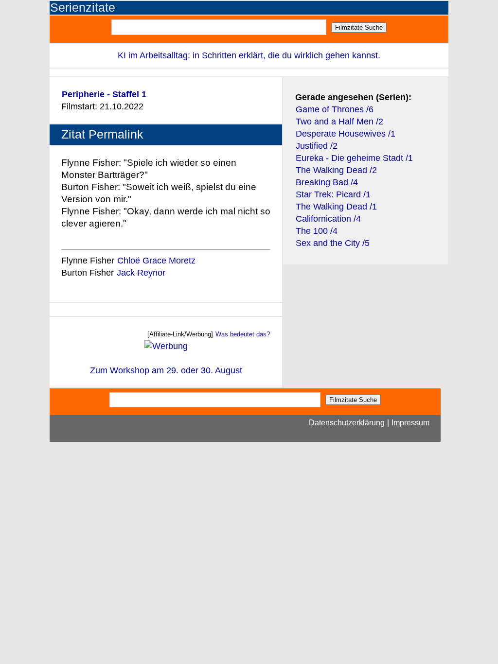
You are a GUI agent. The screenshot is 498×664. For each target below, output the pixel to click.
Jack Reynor (141, 273)
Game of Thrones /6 (335, 109)
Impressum (410, 423)
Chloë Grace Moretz (156, 260)
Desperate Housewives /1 (345, 134)
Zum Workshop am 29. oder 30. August (166, 370)
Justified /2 (317, 146)
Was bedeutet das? (242, 334)
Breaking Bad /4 (327, 182)
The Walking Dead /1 (336, 206)
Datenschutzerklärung (347, 423)
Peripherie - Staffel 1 (104, 94)
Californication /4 (328, 219)
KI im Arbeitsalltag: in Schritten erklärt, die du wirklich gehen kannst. (249, 55)
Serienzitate (82, 7)
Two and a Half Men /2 (339, 121)
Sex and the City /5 (333, 243)
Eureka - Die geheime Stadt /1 (354, 158)
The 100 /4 (317, 231)
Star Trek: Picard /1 (333, 194)
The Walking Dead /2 (336, 170)
